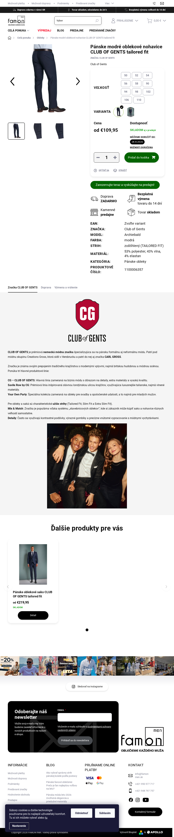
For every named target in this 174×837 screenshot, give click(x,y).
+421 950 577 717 (144, 784)
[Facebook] (130, 799)
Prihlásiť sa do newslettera (75, 740)
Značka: (102, 58)
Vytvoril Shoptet (128, 832)
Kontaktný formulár (145, 811)
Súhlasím (105, 813)
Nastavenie (19, 825)
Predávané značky (85, 3)
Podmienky (63, 3)
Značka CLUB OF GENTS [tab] (23, 287)
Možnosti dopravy (41, 3)
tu (46, 817)
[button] (87, 629)
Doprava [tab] (46, 287)
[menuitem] (19, 31)
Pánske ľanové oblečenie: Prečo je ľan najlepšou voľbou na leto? (61, 785)
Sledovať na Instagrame (90, 686)
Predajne (12, 800)
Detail (33, 615)
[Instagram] (137, 799)
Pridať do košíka (138, 157)
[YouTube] (146, 799)
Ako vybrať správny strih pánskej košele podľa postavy (61, 774)
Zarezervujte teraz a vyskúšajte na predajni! (125, 185)
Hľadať (97, 20)
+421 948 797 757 (144, 790)
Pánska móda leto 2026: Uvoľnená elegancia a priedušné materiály (59, 798)
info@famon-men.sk (142, 776)
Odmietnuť (81, 813)
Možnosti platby (16, 3)
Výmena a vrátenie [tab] (66, 287)
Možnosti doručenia (141, 147)
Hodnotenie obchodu (19, 794)
